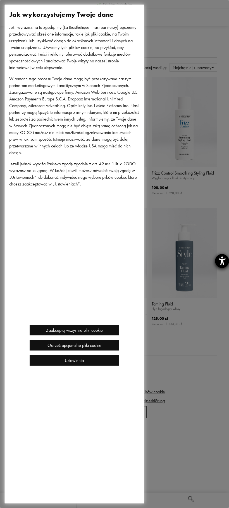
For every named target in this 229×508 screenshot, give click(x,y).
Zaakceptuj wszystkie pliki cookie (74, 330)
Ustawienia (74, 360)
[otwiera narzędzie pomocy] (222, 261)
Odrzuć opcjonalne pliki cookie (74, 345)
